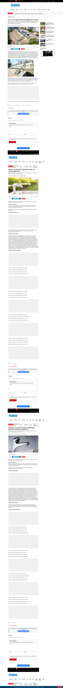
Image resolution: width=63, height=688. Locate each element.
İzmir (31, 9)
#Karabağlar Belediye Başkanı (26, 105)
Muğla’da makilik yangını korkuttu (50, 40)
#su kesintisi (14, 363)
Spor (28, 9)
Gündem (17, 9)
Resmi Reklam (44, 9)
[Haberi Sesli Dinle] (32, 47)
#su (10, 363)
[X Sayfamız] (48, 1)
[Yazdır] (37, 47)
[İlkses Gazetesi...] (15, 4)
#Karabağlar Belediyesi (17, 105)
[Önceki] (53, 13)
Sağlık (35, 9)
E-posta (25, 134)
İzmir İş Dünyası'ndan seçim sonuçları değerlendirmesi (50, 36)
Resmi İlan (39, 9)
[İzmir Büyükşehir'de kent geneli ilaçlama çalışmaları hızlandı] (42, 23)
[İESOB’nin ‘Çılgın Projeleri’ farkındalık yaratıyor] (42, 32)
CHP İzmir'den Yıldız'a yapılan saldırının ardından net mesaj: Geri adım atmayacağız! (35, 166)
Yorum (10, 126)
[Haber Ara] (54, 10)
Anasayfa (13, 9)
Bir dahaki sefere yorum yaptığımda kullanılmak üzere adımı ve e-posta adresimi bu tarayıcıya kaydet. (23, 139)
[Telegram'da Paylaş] (17, 49)
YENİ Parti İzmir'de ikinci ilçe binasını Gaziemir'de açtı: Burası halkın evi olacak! (26, 166)
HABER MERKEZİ (23, 175)
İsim (10, 134)
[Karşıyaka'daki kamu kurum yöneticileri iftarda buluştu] (42, 28)
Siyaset (21, 9)
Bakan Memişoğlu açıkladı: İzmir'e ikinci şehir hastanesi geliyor (23, 13)
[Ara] (53, 20)
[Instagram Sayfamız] (51, 1)
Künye (37, 151)
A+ (35, 46)
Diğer (49, 9)
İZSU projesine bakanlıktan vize (50, 44)
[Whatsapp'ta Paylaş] (15, 49)
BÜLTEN (21, 25)
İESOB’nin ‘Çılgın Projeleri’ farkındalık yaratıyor (50, 32)
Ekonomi (25, 9)
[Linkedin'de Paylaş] (19, 49)
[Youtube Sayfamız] (54, 1)
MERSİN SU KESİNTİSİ (26, 209)
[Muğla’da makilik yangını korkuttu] (42, 40)
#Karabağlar (11, 105)
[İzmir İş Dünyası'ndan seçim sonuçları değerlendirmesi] (42, 36)
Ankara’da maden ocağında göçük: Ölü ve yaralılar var (31, 166)
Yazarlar (34, 151)
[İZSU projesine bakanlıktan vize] (42, 44)
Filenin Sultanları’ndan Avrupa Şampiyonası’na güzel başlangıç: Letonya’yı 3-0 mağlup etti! (16, 166)
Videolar (31, 151)
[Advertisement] (39, 5)
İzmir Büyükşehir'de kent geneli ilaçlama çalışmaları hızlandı (50, 24)
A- (34, 46)
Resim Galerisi (27, 151)
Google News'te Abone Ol (23, 113)
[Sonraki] (54, 13)
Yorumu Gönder (13, 400)
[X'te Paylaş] (14, 49)
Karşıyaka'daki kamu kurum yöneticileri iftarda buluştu (50, 28)
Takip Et (24, 198)
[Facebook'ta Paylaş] (12, 49)
